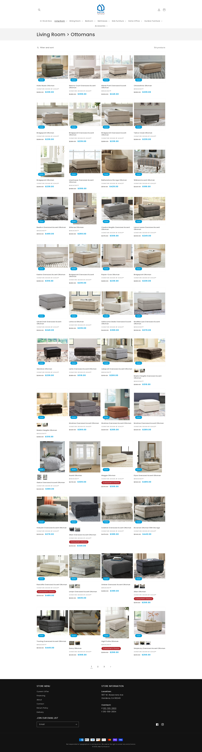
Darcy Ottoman (75, 648)
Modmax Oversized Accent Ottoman (84, 423)
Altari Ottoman (140, 592)
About (39, 700)
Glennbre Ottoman (44, 369)
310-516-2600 (109, 708)
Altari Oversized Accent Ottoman (82, 535)
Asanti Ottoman (75, 476)
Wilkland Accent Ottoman (144, 180)
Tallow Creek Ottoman (143, 133)
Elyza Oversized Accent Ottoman (147, 476)
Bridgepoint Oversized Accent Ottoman (81, 134)
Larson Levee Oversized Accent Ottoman (147, 228)
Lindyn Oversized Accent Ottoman (83, 592)
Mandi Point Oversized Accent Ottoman (113, 87)
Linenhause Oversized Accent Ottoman (81, 181)
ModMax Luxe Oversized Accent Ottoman (147, 323)
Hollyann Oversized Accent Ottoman (52, 528)
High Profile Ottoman (110, 641)
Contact (40, 704)
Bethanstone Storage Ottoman (114, 180)
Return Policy (42, 708)
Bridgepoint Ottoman (45, 133)
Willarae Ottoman (76, 227)
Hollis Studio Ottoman (45, 86)
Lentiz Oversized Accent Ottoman (83, 369)
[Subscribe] (76, 724)
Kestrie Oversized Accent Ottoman (51, 275)
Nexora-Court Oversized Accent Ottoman (82, 87)
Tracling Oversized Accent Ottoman (51, 641)
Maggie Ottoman (108, 476)
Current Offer (43, 691)
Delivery (40, 712)
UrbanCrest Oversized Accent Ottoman (49, 323)
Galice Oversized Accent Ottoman (51, 483)
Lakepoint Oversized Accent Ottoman (116, 369)
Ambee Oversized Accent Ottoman (115, 585)
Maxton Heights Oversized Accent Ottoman (148, 377)
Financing (41, 695)
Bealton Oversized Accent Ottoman (51, 227)
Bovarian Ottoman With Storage (147, 528)
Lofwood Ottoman (76, 322)
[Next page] (110, 666)
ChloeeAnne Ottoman (143, 86)
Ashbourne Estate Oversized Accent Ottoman (116, 323)
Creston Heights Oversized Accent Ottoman (115, 228)
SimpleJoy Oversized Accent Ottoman (149, 648)
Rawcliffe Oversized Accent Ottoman (52, 585)
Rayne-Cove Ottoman (110, 275)
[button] (39, 9)
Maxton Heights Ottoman (47, 430)
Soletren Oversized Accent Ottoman (116, 528)
